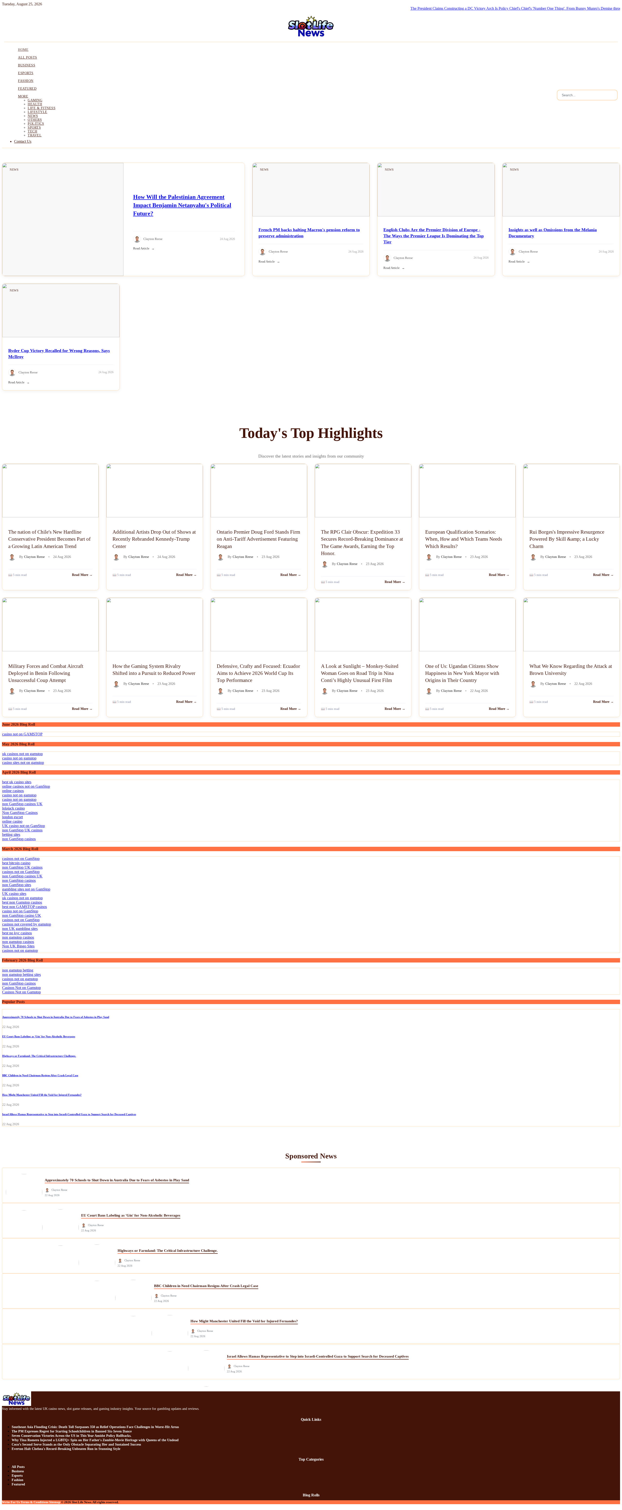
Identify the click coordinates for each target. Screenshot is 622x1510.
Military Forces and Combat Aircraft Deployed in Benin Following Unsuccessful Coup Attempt (45, 673)
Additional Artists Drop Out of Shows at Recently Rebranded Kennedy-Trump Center (154, 539)
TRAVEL (35, 135)
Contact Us (22, 141)
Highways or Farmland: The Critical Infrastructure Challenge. (39, 1055)
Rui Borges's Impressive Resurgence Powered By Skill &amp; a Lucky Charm (566, 539)
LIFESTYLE (37, 112)
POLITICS (36, 123)
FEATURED (27, 88)
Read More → (82, 575)
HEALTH (35, 104)
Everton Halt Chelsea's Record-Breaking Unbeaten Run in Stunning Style (66, 1449)
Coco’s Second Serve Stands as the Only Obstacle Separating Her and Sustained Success (76, 1444)
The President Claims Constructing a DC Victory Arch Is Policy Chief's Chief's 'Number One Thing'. (467, 8)
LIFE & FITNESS (41, 108)
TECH (32, 131)
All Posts (18, 1467)
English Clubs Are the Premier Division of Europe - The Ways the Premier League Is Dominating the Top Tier (433, 235)
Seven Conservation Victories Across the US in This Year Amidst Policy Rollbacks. (71, 1436)
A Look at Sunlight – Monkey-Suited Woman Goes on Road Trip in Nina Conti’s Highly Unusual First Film (359, 673)
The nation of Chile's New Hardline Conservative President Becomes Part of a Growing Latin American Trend (49, 539)
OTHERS (35, 120)
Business (18, 1471)
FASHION (26, 81)
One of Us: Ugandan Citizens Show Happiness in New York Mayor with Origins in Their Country (462, 673)
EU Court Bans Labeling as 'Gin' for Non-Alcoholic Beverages (38, 1036)
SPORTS (34, 127)
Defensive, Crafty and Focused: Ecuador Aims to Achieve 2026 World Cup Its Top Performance (258, 673)
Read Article (141, 248)
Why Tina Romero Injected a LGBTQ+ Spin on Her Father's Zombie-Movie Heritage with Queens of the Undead (95, 1440)
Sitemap (54, 1502)
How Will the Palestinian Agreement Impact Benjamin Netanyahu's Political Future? (182, 205)
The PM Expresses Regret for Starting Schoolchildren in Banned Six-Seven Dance (72, 1431)
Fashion (17, 1480)
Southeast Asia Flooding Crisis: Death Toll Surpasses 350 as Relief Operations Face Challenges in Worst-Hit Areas (95, 1427)
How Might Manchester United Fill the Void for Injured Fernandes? (42, 1094)
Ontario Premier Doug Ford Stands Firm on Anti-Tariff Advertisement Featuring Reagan (258, 539)
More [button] (23, 96)
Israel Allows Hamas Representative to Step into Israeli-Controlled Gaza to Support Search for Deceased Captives (69, 1114)
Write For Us (11, 1502)
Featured (18, 1484)
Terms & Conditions (34, 1502)
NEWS (33, 116)
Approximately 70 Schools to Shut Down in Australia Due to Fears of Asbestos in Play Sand (55, 1016)
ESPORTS (26, 73)
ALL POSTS (27, 57)
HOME (23, 50)
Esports (17, 1475)
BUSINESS (26, 65)
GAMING (35, 100)
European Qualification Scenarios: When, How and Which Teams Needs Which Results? (463, 539)
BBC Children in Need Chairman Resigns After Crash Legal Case (40, 1075)
